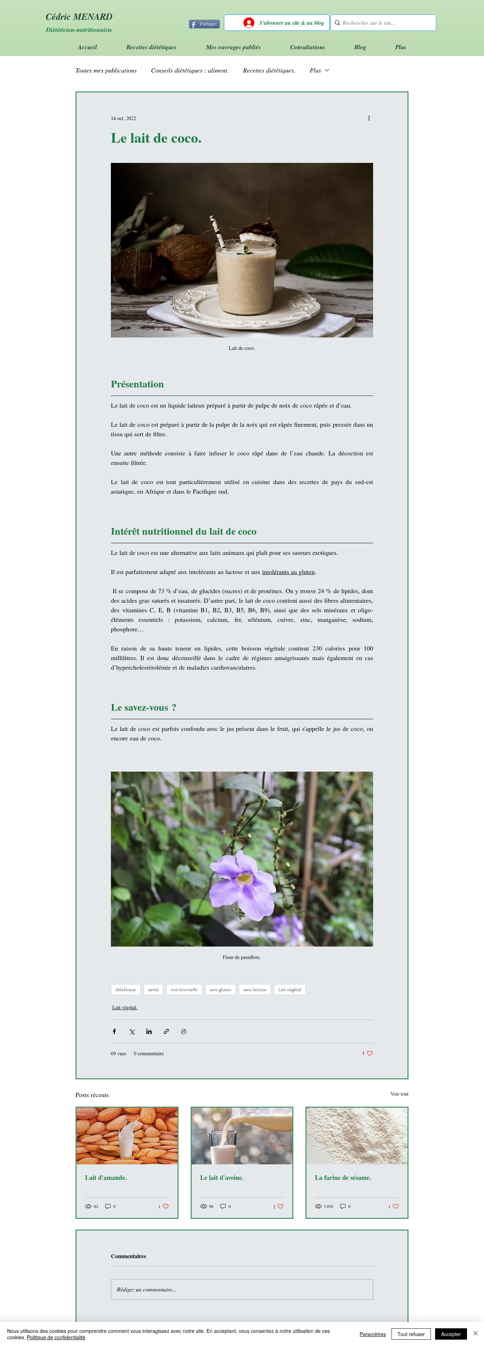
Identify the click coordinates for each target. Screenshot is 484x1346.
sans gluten (220, 989)
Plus (315, 70)
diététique (126, 989)
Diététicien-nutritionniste (79, 29)
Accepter (451, 1334)
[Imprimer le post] (183, 1031)
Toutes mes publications (106, 70)
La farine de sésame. (343, 1177)
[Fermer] (475, 1334)
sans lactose (254, 989)
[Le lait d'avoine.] (242, 1136)
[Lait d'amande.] (127, 1136)
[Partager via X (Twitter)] (131, 1031)
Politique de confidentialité (56, 1337)
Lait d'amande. (106, 1177)
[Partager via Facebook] (114, 1031)
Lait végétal (289, 989)
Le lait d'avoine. (222, 1177)
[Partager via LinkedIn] (149, 1031)
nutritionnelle (184, 989)
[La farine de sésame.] (356, 1136)
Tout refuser (411, 1334)
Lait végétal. (124, 1007)
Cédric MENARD (79, 16)
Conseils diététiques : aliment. (190, 70)
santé (153, 989)
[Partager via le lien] (166, 1031)
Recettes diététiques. (269, 70)
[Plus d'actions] (369, 118)
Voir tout (399, 1093)
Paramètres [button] (373, 1334)
